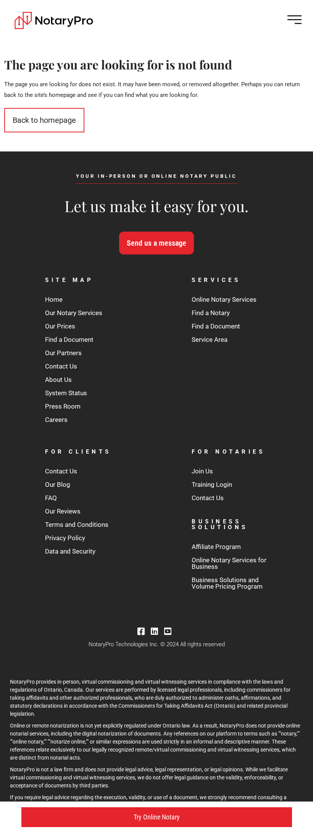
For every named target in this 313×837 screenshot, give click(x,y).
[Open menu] (294, 19)
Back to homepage (44, 120)
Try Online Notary (157, 817)
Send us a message (156, 243)
